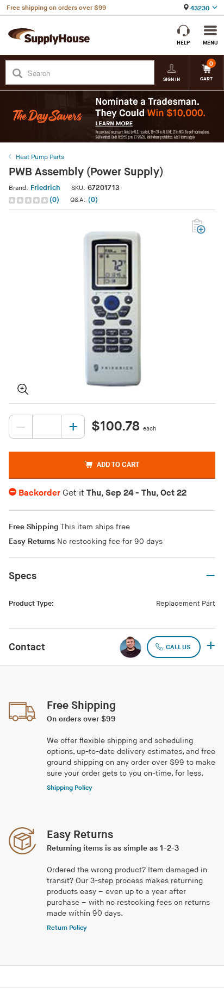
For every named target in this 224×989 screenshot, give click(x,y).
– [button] (210, 576)
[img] (29, 200)
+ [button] (210, 646)
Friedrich (45, 187)
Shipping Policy (69, 788)
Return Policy (67, 928)
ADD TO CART (118, 464)
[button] (35, 200)
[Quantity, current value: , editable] (46, 427)
